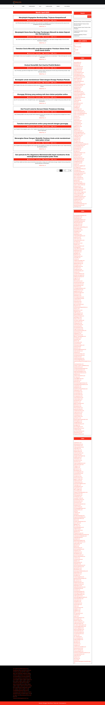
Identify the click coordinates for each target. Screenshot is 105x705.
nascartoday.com (78, 604)
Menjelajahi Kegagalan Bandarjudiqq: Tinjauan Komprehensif (42, 17)
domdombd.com (77, 400)
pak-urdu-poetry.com (79, 304)
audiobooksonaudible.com (80, 646)
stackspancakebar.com (79, 171)
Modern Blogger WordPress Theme (48, 703)
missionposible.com (78, 190)
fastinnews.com (77, 404)
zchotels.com (77, 614)
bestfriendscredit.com (79, 518)
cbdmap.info (77, 232)
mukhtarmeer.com (78, 603)
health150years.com (78, 91)
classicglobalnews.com (79, 654)
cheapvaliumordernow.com (80, 372)
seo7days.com (77, 141)
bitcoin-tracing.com (78, 649)
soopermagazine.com (79, 627)
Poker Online (32, 6)
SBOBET (58, 6)
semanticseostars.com (79, 282)
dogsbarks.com (77, 563)
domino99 (76, 49)
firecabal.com (77, 575)
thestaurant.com (77, 387)
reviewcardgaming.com (79, 359)
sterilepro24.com (78, 356)
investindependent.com (79, 594)
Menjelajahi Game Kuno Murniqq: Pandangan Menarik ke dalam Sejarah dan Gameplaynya (42, 33)
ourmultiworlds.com (78, 66)
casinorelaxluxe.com (78, 397)
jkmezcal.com (77, 381)
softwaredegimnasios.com (80, 626)
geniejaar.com (77, 253)
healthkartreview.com (79, 584)
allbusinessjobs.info (78, 222)
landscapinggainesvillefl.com (80, 597)
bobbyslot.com (77, 254)
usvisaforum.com (78, 476)
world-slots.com (77, 238)
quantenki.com (77, 348)
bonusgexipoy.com (78, 396)
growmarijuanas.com (78, 285)
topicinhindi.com (77, 218)
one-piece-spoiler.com (79, 320)
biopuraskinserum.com (79, 158)
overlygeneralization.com (79, 288)
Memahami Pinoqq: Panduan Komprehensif (82, 21)
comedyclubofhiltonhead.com (81, 368)
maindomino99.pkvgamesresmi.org (20, 698)
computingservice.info (79, 298)
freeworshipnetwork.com (79, 541)
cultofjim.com (77, 467)
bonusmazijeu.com (78, 391)
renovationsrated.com (79, 632)
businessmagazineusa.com (80, 349)
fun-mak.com (77, 377)
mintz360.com (77, 257)
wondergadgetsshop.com (80, 508)
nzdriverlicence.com (78, 607)
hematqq (15, 690)
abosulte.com (77, 642)
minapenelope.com (78, 482)
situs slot (28, 678)
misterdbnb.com (77, 380)
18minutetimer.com (78, 281)
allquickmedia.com (78, 130)
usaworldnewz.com (78, 445)
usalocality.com (77, 448)
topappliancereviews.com (80, 196)
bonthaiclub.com (77, 496)
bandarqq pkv (25, 668)
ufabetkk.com (77, 129)
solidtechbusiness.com (79, 358)
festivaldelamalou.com (79, 75)
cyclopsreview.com (78, 559)
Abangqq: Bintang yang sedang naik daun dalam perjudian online (42, 94)
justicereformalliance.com (80, 483)
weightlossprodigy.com (79, 260)
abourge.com (77, 544)
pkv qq (14, 668)
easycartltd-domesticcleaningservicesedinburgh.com (82, 661)
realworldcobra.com (78, 324)
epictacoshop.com (78, 157)
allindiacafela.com (78, 181)
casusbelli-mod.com (78, 498)
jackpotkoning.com (78, 409)
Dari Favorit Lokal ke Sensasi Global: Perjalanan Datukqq (42, 109)
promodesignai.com (78, 638)
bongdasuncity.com (78, 266)
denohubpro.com (78, 317)
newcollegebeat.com (78, 471)
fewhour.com (77, 279)
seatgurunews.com (78, 509)
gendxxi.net (76, 340)
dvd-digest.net (77, 167)
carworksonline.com (78, 85)
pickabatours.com (78, 225)
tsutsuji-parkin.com (78, 530)
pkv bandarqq (77, 53)
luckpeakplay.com (78, 415)
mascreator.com (77, 600)
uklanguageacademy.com (79, 219)
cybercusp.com (77, 655)
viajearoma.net (77, 528)
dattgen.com (77, 560)
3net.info (76, 511)
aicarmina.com (77, 461)
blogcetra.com (77, 305)
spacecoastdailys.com (79, 629)
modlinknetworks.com (79, 410)
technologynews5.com (79, 617)
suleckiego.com (77, 206)
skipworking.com (78, 120)
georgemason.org (78, 216)
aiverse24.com (77, 643)
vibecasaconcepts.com (79, 345)
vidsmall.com (77, 352)
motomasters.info (78, 342)
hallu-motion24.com (78, 177)
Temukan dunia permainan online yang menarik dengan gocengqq (42, 123)
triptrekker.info (77, 339)
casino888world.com (78, 378)
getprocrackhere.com (79, 403)
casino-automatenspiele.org (80, 113)
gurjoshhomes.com (78, 493)
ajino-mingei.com (78, 489)
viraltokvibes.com (78, 95)
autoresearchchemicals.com (80, 203)
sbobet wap (22, 673)
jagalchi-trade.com (78, 479)
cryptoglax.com (77, 485)
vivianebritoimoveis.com (79, 97)
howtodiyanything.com (79, 591)
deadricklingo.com (78, 332)
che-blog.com (77, 241)
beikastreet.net (77, 63)
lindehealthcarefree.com (79, 221)
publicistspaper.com (78, 639)
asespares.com (77, 550)
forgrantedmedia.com (79, 81)
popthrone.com (77, 237)
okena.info (76, 514)
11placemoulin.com (78, 256)
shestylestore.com (78, 432)
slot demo (24, 685)
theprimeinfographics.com (80, 371)
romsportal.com (77, 429)
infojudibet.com (77, 231)
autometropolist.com (78, 555)
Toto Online (67, 6)
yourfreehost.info (78, 490)
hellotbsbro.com (77, 295)
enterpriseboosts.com (79, 110)
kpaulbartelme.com (78, 367)
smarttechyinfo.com (78, 262)
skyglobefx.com (77, 333)
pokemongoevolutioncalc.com (81, 419)
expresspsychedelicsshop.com (81, 571)
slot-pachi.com (77, 267)
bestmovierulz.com (78, 477)
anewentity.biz (77, 138)
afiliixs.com (76, 546)
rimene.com (76, 164)
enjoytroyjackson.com (79, 566)
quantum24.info (77, 346)
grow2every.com (78, 581)
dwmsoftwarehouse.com (79, 565)
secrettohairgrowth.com (79, 145)
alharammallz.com (78, 547)
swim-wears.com (78, 79)
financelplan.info (77, 228)
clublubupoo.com (78, 390)
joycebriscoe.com (78, 460)
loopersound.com (78, 480)
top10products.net (78, 224)
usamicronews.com (78, 416)
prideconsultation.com (79, 246)
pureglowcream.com (78, 142)
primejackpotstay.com (79, 423)
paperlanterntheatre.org (79, 540)
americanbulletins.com (79, 549)
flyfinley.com (77, 244)
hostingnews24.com (78, 588)
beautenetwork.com (78, 648)
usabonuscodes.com (78, 623)
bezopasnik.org (77, 149)
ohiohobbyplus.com (78, 486)
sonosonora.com (77, 502)
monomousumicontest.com (80, 330)
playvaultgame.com (78, 426)
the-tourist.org (77, 104)
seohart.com (77, 635)
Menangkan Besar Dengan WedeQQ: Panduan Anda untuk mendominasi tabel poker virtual (42, 139)
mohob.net (76, 259)
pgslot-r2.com (77, 611)
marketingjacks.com (78, 195)
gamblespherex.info (78, 334)
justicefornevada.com (79, 292)
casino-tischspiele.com (79, 114)
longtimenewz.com (78, 412)
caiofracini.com (77, 299)
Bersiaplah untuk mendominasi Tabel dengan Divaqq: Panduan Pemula (42, 80)
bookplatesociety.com (79, 499)
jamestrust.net (77, 117)
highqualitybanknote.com (79, 587)
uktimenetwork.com (78, 444)
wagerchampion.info (78, 329)
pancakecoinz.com (78, 243)
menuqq (22, 688)
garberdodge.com (78, 78)
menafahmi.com (77, 601)
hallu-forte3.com (78, 176)
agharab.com (77, 531)
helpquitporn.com (78, 585)
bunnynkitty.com (77, 148)
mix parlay (29, 685)
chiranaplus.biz (77, 170)
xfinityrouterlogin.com (79, 193)
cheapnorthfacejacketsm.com (81, 492)
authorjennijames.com (79, 527)
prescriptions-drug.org (79, 93)
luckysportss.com (78, 413)
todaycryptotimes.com (79, 622)
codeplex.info (77, 512)
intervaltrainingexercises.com (80, 383)
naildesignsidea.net (78, 537)
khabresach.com (77, 200)
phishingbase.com (78, 420)
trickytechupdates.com (79, 197)
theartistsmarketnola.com (80, 168)
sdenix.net (76, 101)
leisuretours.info (77, 294)
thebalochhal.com (78, 451)
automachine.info (78, 326)
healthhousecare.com (79, 582)
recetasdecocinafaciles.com (80, 536)
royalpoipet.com (77, 385)
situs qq (27, 673)
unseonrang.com (77, 302)
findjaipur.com (77, 466)
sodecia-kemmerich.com (79, 375)
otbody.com (76, 116)
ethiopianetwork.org (78, 289)
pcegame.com (77, 610)
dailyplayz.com (77, 402)
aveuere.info (76, 272)
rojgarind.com (77, 278)
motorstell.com (77, 90)
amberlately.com (77, 458)
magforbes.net (77, 98)
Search (83, 13)
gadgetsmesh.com (78, 291)
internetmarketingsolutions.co (81, 307)
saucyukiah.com (77, 62)
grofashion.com (77, 418)
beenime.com (77, 374)
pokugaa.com (77, 425)
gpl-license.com (77, 579)
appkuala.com (77, 139)
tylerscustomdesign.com (79, 84)
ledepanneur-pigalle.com (79, 165)
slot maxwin (18, 674)
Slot (40, 6)
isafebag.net (76, 107)
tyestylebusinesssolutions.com (81, 384)
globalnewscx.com (78, 310)
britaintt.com (77, 657)
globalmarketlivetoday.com (80, 578)
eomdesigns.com (78, 337)
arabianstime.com (78, 552)
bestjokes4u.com (78, 250)
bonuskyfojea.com (78, 393)
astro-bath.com (77, 522)
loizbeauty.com (77, 122)
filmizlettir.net (77, 65)
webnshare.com (77, 286)
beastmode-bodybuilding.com (81, 227)
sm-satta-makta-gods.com (80, 625)
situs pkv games (18, 671)
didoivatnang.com (78, 562)
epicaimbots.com (78, 568)
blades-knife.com (78, 318)
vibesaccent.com (78, 454)
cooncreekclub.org (78, 68)
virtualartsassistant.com (79, 369)
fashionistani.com (78, 572)
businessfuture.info (78, 230)
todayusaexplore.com (79, 447)
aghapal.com (77, 524)
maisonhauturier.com (78, 598)
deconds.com (77, 658)
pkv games (22, 692)
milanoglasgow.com (78, 174)
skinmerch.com (77, 474)
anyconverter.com (78, 123)
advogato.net (77, 106)
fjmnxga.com (77, 151)
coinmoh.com (77, 557)
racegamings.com (78, 422)
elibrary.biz (76, 520)
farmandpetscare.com (79, 297)
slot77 (15, 696)
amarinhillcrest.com (78, 103)
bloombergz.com (78, 109)
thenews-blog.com (78, 620)
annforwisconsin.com (79, 464)
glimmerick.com (77, 469)
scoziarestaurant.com (79, 633)
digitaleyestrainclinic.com (79, 189)
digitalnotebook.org (78, 263)
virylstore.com (77, 88)
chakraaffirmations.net (79, 248)
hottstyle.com (77, 590)
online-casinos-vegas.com (80, 192)
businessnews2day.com (79, 353)
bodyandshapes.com (78, 651)
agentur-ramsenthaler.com (80, 336)
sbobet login (27, 687)
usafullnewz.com (77, 442)
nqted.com (76, 606)
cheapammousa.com (78, 533)
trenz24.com (77, 119)
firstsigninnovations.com (79, 76)
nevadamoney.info (78, 162)
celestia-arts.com (78, 71)
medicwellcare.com (78, 350)
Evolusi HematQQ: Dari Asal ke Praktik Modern (42, 65)
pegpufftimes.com (78, 69)
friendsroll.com (77, 505)
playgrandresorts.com (79, 428)
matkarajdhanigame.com (79, 235)
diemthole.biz (77, 128)
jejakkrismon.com (78, 126)
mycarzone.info (77, 343)
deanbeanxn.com (78, 234)
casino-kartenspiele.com (79, 111)
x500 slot (25, 671)
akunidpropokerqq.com (79, 515)
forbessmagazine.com (79, 576)
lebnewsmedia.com (78, 501)
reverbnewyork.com (78, 473)
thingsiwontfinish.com (79, 434)
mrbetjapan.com (77, 136)
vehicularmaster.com (78, 453)
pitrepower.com (77, 186)
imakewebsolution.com (79, 240)
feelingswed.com (78, 573)
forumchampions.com (79, 72)
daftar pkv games (77, 46)
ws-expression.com (78, 613)
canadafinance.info (78, 161)
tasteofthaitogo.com (78, 146)
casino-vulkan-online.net (79, 184)
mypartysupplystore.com (79, 463)
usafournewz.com (78, 450)
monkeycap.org (77, 100)
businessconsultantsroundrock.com (82, 652)
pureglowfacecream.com (79, 133)
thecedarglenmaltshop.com (80, 215)
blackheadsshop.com (79, 364)
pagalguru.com (77, 608)
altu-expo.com (77, 525)
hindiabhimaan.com (78, 199)
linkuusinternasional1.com (79, 504)
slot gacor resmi (20, 693)
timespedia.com (77, 125)
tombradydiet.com (78, 495)
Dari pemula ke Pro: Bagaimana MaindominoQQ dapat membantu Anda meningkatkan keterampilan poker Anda (42, 155)
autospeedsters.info (78, 327)
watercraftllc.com (78, 543)
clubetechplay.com (78, 399)
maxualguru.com (77, 265)
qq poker (26, 690)
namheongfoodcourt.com (80, 173)
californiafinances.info (79, 160)
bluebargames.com (78, 74)
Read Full (42, 27)
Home (23, 6)
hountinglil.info (77, 247)
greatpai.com (77, 539)
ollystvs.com (77, 308)
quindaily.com (77, 641)
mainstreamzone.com (79, 283)
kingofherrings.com (78, 135)
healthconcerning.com (79, 276)
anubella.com (77, 645)
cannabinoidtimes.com (79, 273)
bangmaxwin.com (78, 154)
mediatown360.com (78, 187)
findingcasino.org (78, 323)
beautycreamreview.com (79, 556)
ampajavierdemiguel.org (79, 455)
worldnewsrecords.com (79, 355)
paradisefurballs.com (78, 270)
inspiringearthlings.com (79, 592)
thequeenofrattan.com (79, 316)
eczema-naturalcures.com (80, 521)
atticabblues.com (78, 553)
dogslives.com (77, 311)
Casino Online (49, 6)
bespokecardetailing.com (79, 517)
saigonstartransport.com (79, 152)
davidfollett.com (77, 470)
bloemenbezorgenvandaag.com (81, 144)
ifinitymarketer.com (78, 407)
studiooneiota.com (78, 321)
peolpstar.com (77, 82)
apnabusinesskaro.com (79, 205)
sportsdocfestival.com (79, 431)
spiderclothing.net (78, 506)
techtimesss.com (78, 87)
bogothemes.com (78, 488)
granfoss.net (77, 180)
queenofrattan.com (78, 314)
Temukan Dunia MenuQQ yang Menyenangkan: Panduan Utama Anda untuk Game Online (42, 49)
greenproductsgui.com (79, 275)
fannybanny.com (77, 406)
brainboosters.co (78, 457)
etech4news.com (78, 569)
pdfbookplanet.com (78, 313)
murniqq (26, 688)
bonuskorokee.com (78, 394)
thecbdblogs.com (78, 202)
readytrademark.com (78, 630)
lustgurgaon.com (78, 251)
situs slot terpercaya (25, 674)
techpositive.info (77, 301)
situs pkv (22, 670)
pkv (74, 45)
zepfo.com (76, 616)
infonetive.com (77, 155)
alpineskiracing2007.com (79, 183)
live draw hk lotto (77, 43)
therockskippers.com (78, 179)
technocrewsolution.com (79, 94)
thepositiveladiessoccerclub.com (81, 534)
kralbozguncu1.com (78, 595)
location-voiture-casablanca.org (81, 365)
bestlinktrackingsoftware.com (81, 388)
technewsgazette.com (79, 132)
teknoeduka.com (77, 619)
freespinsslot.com (78, 269)
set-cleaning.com (78, 636)
